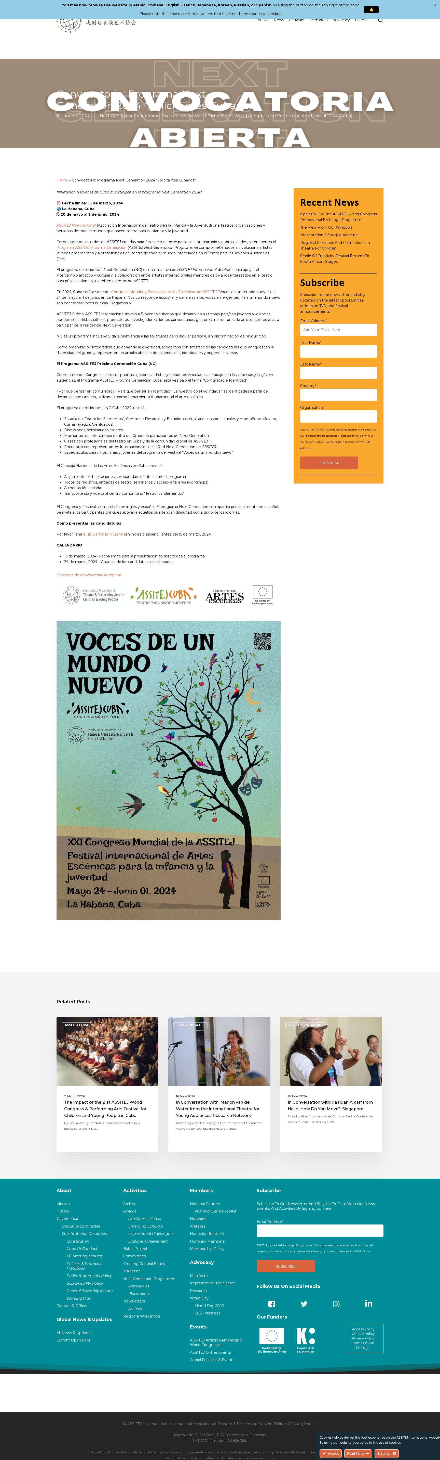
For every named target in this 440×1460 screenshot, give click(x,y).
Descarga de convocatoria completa (89, 575)
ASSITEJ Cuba (76, 1025)
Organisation (311, 407)
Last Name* (310, 364)
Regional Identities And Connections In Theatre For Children (335, 245)
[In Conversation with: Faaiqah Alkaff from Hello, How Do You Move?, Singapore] (331, 1084)
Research (198, 1290)
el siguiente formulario (103, 534)
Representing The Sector (212, 1283)
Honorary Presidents (208, 1233)
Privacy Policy (363, 1338)
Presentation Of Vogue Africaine (329, 235)
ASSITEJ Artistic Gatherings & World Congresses (216, 1342)
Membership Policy (207, 1248)
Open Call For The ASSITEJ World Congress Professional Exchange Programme (338, 217)
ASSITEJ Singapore (305, 1025)
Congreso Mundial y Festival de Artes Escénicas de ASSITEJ (164, 292)
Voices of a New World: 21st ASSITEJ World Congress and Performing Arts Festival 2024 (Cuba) (256, 115)
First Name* (310, 342)
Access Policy (363, 1329)
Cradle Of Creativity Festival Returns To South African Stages (334, 259)
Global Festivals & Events (212, 1360)
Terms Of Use (363, 1343)
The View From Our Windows (326, 227)
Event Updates (190, 1025)
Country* (308, 386)
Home (62, 180)
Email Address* (313, 321)
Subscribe (269, 1190)
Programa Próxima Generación (92, 247)
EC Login (363, 1348)
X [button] (435, 5)
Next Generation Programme (129, 115)
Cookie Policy (363, 1334)
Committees (134, 1256)
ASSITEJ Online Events (210, 1352)
